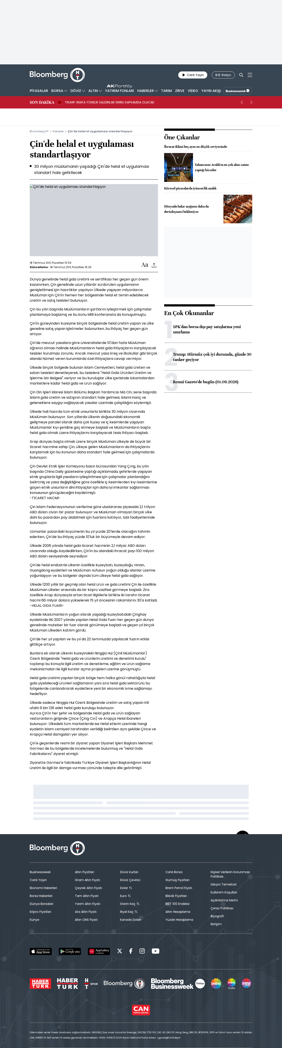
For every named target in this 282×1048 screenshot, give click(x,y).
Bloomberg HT (39, 131)
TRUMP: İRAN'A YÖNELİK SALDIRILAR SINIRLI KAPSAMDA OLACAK (109, 102)
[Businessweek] (178, 984)
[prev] (241, 102)
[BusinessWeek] (237, 91)
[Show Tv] (216, 984)
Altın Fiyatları (84, 872)
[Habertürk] (40, 984)
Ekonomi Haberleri (43, 888)
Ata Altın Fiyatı (85, 912)
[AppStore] (41, 951)
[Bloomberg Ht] (124, 984)
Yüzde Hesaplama (179, 919)
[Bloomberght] (57, 75)
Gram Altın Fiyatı (87, 880)
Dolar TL (126, 888)
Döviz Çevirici (130, 880)
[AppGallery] (99, 951)
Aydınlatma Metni (224, 900)
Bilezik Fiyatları (176, 896)
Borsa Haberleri (41, 896)
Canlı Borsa (173, 872)
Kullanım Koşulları (224, 892)
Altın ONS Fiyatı (86, 919)
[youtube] (155, 951)
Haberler (58, 131)
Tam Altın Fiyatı (86, 896)
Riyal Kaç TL (129, 912)
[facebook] (130, 951)
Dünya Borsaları (41, 904)
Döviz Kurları (129, 872)
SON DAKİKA (42, 102)
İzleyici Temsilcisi (223, 884)
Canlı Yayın (38, 880)
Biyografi (217, 916)
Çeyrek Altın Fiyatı (88, 888)
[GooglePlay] (70, 951)
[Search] (241, 75)
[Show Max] (247, 984)
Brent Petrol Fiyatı (178, 888)
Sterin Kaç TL (130, 904)
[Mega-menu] (250, 75)
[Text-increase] (144, 265)
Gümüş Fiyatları (177, 880)
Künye (34, 919)
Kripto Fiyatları (40, 912)
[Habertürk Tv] (67, 984)
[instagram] (142, 951)
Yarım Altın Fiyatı (87, 904)
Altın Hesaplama (177, 912)
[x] (119, 951)
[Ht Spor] (91, 984)
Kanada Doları (130, 919)
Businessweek (40, 872)
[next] (251, 102)
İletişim (216, 924)
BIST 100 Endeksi (177, 904)
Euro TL (125, 896)
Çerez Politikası (222, 908)
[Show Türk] (231, 984)
